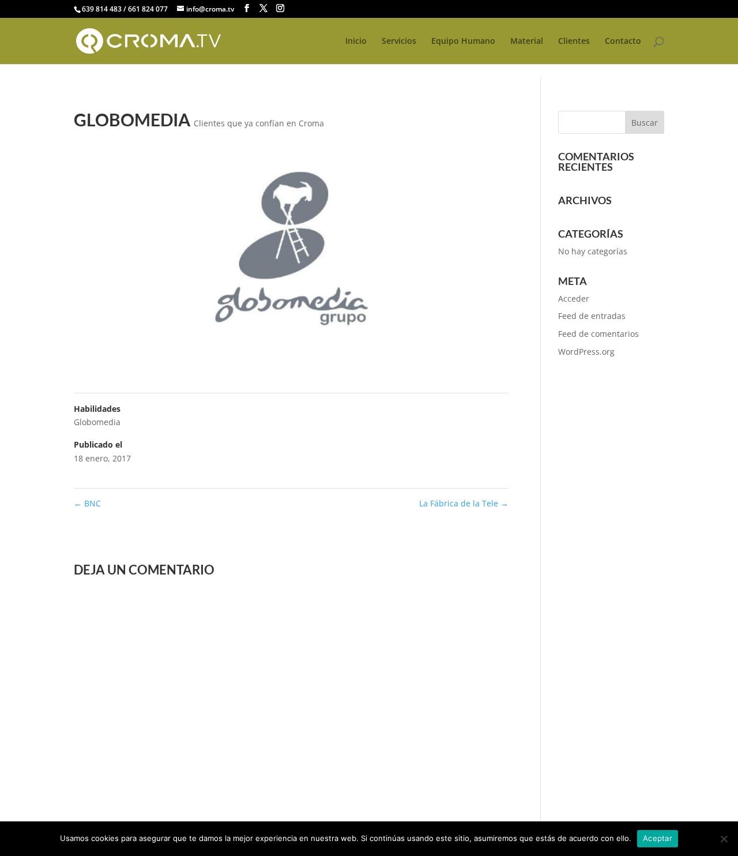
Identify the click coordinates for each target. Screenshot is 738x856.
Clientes (574, 41)
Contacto (623, 41)
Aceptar (657, 838)
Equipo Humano (463, 41)
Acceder (573, 298)
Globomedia (97, 421)
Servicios (399, 41)
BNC (87, 503)
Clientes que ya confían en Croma (259, 123)
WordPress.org (586, 351)
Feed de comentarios (598, 333)
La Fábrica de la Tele (464, 503)
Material (526, 41)
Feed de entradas (592, 315)
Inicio (356, 41)
